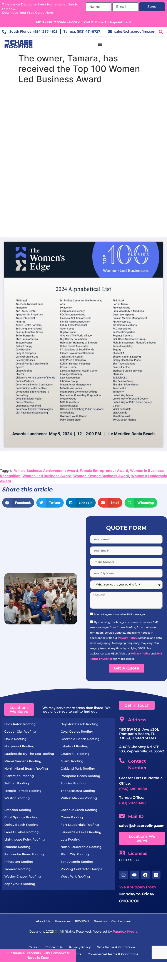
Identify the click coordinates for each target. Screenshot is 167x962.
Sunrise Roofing (73, 783)
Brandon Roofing (17, 810)
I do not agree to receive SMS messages (119, 614)
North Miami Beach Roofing (26, 768)
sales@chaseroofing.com (142, 826)
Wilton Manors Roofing (79, 798)
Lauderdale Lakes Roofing (81, 832)
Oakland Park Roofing (78, 768)
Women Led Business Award (46, 476)
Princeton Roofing (18, 862)
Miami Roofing (72, 761)
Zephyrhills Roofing (19, 884)
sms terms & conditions (116, 947)
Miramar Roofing (17, 847)
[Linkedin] (156, 875)
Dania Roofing (72, 817)
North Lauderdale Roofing (81, 847)
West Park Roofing (75, 876)
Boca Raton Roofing (20, 724)
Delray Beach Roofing (21, 825)
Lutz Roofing (70, 839)
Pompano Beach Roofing (80, 776)
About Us (43, 921)
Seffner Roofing (16, 783)
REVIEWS (82, 921)
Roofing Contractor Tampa (81, 869)
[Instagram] (123, 875)
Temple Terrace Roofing (23, 791)
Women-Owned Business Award (101, 476)
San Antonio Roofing (77, 862)
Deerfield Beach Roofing (80, 739)
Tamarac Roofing (17, 869)
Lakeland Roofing (74, 746)
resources (63, 921)
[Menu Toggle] (100, 44)
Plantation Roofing (19, 776)
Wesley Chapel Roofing (22, 876)
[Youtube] (134, 875)
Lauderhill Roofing (75, 754)
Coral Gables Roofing (77, 731)
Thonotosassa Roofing (78, 791)
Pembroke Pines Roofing (24, 854)
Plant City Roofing (75, 854)
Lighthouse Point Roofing (24, 839)
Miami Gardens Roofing (22, 761)
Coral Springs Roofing (21, 817)
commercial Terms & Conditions (113, 954)
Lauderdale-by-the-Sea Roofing (29, 754)
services (100, 921)
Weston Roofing (17, 798)
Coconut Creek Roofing (79, 810)
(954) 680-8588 (133, 789)
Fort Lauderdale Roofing (80, 825)
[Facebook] (145, 875)
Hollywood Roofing (19, 746)
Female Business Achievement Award (45, 470)
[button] (161, 31)
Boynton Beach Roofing (80, 724)
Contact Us (54, 947)
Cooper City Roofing (20, 731)
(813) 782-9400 (132, 803)
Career (33, 947)
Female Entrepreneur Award (104, 470)
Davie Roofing (15, 739)
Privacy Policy (127, 637)
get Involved (121, 921)
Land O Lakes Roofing (21, 832)
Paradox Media (125, 931)
